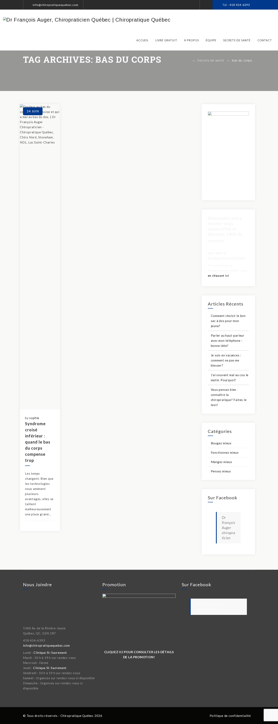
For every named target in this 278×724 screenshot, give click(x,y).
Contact (264, 40)
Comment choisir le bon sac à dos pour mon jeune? (228, 321)
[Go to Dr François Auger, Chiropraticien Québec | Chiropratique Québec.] (188, 60)
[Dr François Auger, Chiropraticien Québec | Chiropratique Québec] (86, 20)
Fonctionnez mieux (225, 452)
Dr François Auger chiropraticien (228, 527)
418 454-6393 (240, 5)
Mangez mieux (221, 462)
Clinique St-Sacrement (50, 652)
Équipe (211, 40)
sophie (34, 418)
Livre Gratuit (166, 40)
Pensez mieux (221, 471)
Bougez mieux (221, 443)
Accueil (142, 40)
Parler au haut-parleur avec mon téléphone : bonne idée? (228, 340)
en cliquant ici (218, 275)
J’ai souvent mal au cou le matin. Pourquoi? (230, 377)
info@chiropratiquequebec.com (55, 5)
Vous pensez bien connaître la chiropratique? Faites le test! (229, 397)
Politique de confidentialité (230, 715)
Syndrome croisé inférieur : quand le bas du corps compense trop (37, 442)
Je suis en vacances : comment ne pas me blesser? (226, 360)
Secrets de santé (237, 40)
